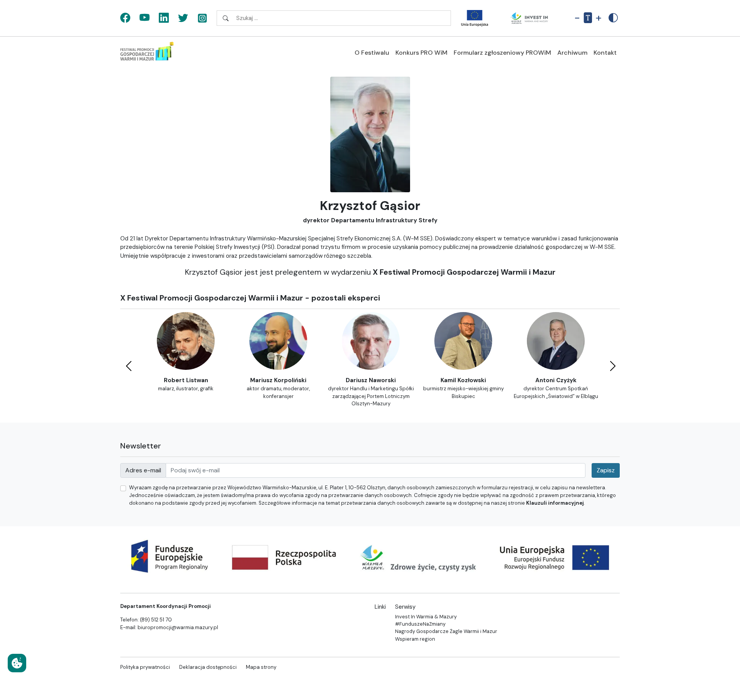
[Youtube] (145, 18)
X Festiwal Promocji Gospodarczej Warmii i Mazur (464, 272)
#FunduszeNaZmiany (420, 624)
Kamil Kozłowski (463, 380)
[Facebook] (125, 18)
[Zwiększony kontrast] (613, 18)
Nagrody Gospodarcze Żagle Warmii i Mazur (446, 631)
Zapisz (606, 470)
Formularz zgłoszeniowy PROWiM (502, 53)
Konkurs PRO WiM (421, 53)
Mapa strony (261, 667)
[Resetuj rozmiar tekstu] (588, 18)
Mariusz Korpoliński (278, 380)
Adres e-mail (143, 470)
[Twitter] (183, 18)
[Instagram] (202, 18)
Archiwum (572, 53)
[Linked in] (164, 18)
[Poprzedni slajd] (128, 364)
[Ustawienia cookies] (17, 663)
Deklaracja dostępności (208, 667)
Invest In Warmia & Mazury (426, 616)
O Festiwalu (372, 53)
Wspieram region (415, 639)
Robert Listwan (186, 380)
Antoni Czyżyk (556, 380)
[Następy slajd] (612, 364)
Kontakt (605, 53)
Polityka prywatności (145, 667)
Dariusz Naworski (371, 380)
